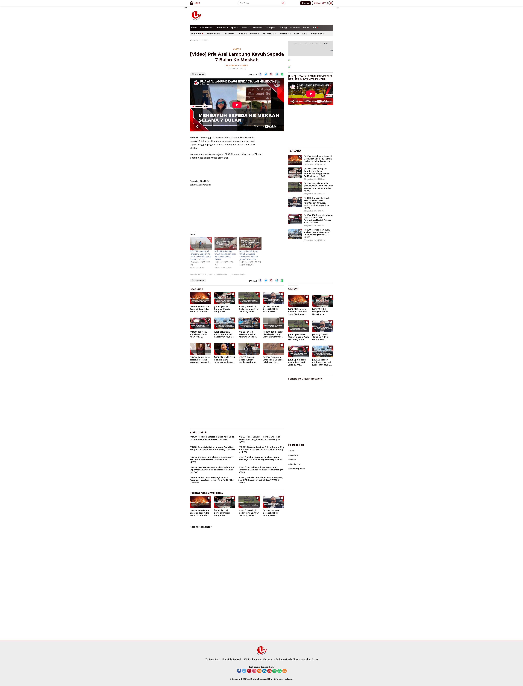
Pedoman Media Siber (287, 659)
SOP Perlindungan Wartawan (258, 659)
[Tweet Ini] (266, 74)
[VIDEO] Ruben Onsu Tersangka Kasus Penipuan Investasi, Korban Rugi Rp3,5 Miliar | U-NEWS (200, 359)
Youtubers (196, 33)
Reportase (222, 27)
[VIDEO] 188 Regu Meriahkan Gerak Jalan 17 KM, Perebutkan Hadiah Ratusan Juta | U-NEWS (199, 334)
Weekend (257, 27)
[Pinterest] (249, 671)
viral (292, 450)
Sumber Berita (239, 275)
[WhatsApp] (279, 671)
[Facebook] (239, 671)
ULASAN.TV (232, 65)
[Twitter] (244, 671)
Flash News (206, 27)
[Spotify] (274, 671)
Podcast (245, 27)
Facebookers (213, 33)
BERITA (253, 33)
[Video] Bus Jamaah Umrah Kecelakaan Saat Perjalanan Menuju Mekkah (225, 255)
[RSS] (284, 671)
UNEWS (237, 49)
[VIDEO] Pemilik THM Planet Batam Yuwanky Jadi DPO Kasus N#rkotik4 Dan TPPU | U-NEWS (224, 359)
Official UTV (320, 3)
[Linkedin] (264, 671)
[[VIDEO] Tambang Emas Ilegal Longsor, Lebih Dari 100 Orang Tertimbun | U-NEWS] (273, 349)
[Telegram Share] (277, 74)
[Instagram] (254, 671)
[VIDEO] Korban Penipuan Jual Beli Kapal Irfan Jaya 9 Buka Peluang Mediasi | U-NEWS (223, 334)
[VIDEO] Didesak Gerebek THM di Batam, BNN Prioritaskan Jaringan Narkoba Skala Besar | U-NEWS (272, 309)
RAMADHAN (316, 33)
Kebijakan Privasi (309, 659)
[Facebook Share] (260, 74)
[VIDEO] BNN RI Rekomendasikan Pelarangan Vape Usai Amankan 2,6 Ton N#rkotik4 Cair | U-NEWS (248, 334)
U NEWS (243, 65)
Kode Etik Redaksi (231, 659)
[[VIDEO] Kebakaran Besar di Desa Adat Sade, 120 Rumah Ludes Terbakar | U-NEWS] (200, 298)
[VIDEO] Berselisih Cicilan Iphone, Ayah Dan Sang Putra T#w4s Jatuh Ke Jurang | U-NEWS (248, 309)
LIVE (314, 27)
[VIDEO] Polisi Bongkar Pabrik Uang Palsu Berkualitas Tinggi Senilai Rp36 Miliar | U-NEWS (224, 309)
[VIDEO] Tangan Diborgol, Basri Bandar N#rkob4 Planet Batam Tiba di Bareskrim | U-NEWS (249, 359)
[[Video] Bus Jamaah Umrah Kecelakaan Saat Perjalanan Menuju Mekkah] (226, 243)
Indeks (305, 3)
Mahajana (271, 27)
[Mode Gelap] (331, 3)
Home (194, 27)
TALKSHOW (269, 33)
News (293, 459)
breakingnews (297, 468)
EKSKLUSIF (299, 33)
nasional (294, 455)
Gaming (283, 27)
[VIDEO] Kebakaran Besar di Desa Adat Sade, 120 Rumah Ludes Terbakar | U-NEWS (199, 309)
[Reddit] (259, 671)
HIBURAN (284, 33)
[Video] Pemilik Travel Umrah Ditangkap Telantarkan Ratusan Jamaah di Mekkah (248, 255)
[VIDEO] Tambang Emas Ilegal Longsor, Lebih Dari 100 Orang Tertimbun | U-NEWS (273, 359)
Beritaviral (295, 464)
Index (306, 27)
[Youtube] (269, 671)
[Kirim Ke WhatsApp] (282, 74)
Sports (234, 27)
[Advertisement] (283, 15)
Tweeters (242, 33)
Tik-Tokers (228, 33)
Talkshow (295, 27)
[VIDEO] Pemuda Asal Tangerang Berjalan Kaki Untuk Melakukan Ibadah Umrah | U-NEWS (201, 255)
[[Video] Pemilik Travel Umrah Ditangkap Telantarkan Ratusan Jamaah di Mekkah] (250, 243)
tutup (185, 8)
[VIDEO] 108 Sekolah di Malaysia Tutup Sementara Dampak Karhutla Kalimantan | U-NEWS (273, 334)
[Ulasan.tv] (196, 15)
